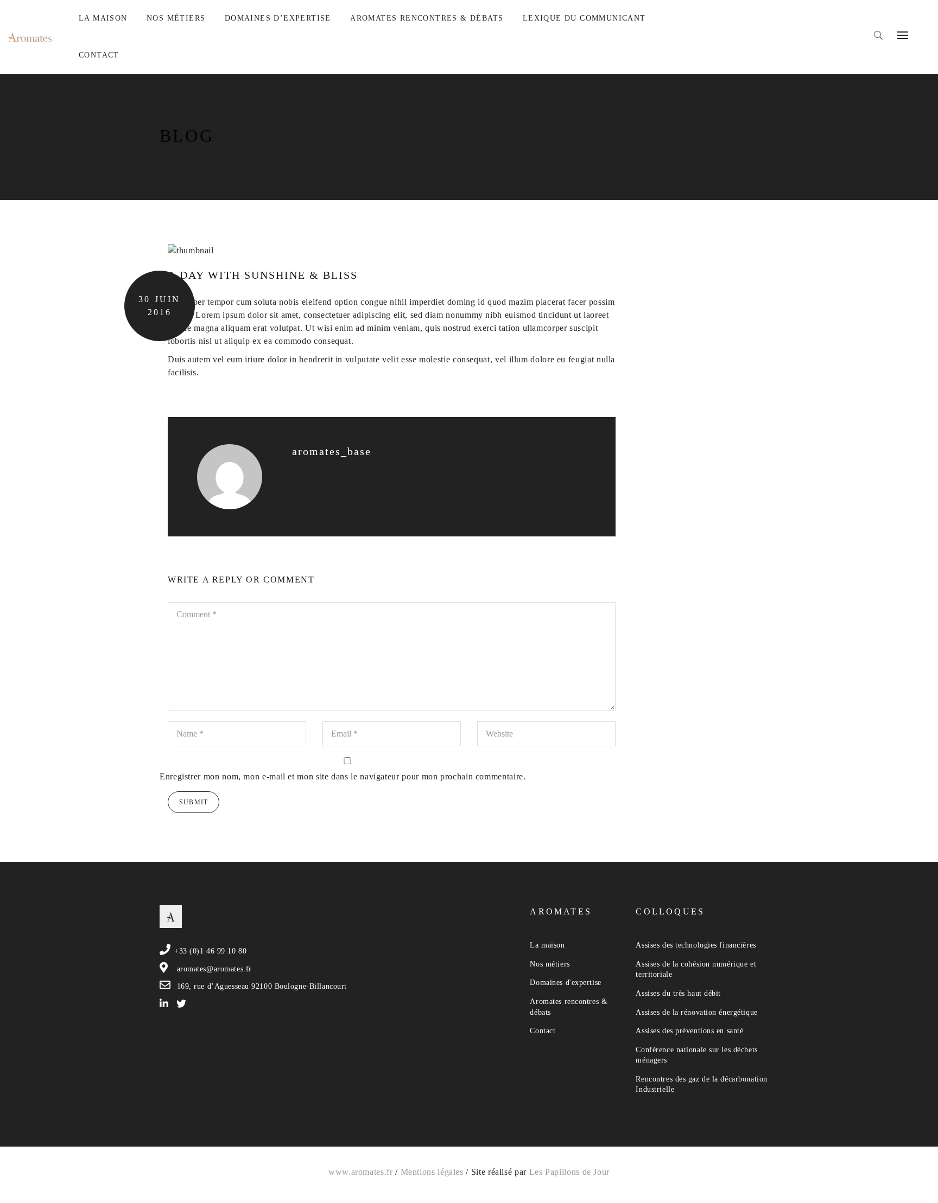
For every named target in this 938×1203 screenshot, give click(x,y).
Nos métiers (549, 964)
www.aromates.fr (360, 1171)
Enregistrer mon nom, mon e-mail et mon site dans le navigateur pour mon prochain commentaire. (343, 776)
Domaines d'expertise (565, 982)
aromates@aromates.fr (214, 969)
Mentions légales (432, 1171)
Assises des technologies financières (696, 945)
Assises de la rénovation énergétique (696, 1012)
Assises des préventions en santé (689, 1031)
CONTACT (99, 55)
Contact (542, 1031)
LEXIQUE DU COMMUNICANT (584, 18)
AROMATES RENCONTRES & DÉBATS (426, 18)
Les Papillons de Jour (569, 1171)
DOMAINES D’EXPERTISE (278, 18)
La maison (547, 945)
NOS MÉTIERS (176, 18)
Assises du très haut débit (678, 993)
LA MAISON (103, 18)
